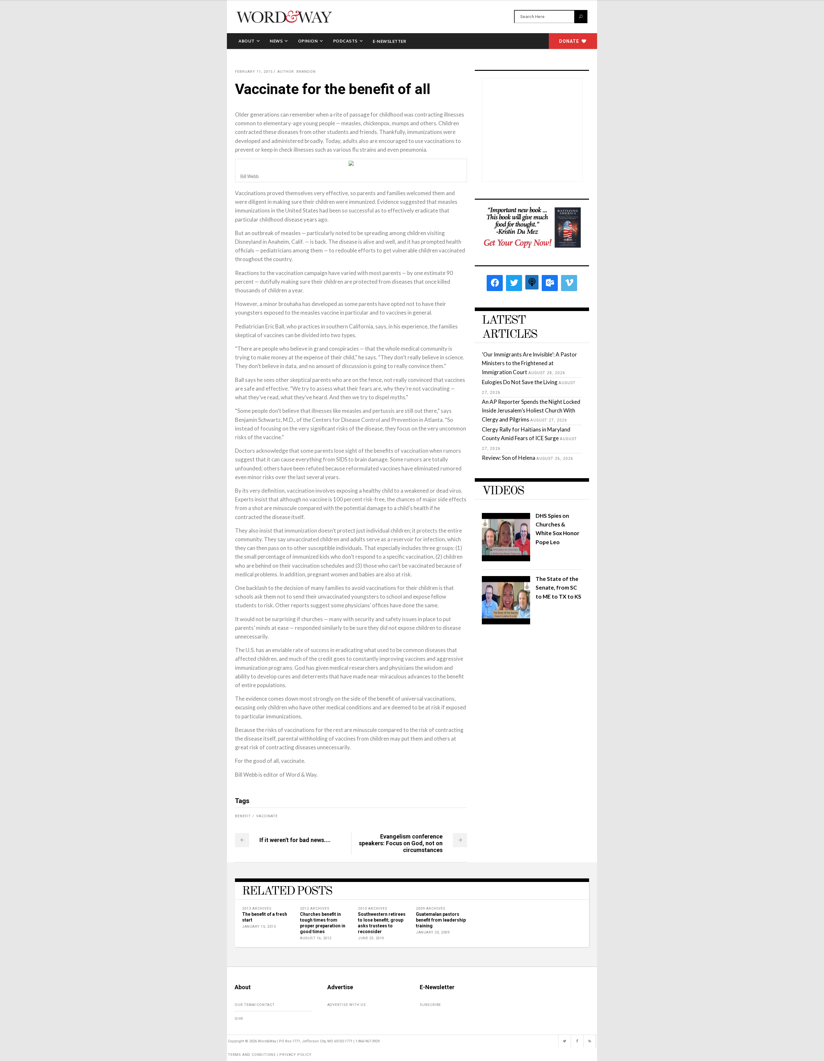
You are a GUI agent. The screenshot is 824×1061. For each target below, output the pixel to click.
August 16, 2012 (316, 938)
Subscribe (430, 1005)
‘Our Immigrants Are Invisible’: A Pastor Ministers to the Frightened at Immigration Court (529, 363)
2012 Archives (315, 908)
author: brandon (296, 72)
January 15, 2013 (259, 926)
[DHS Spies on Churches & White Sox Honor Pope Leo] (506, 559)
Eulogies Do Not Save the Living (519, 382)
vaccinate (267, 816)
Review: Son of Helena (508, 457)
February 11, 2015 (254, 72)
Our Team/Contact (255, 1005)
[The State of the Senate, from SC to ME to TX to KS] (506, 622)
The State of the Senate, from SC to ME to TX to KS (558, 587)
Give (239, 1019)
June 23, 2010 (371, 938)
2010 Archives (373, 908)
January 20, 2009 (432, 932)
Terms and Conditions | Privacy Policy (270, 1055)
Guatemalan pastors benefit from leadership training (441, 920)
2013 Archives (257, 908)
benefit (243, 816)
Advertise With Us (346, 1005)
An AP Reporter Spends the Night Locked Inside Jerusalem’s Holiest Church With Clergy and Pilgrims (531, 410)
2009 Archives (430, 908)
